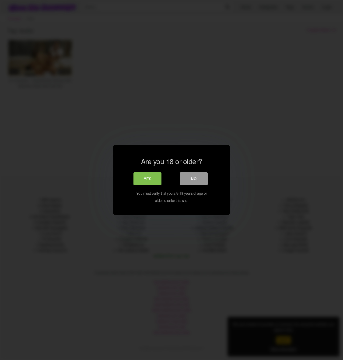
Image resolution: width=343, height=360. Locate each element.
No (193, 178)
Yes (147, 178)
